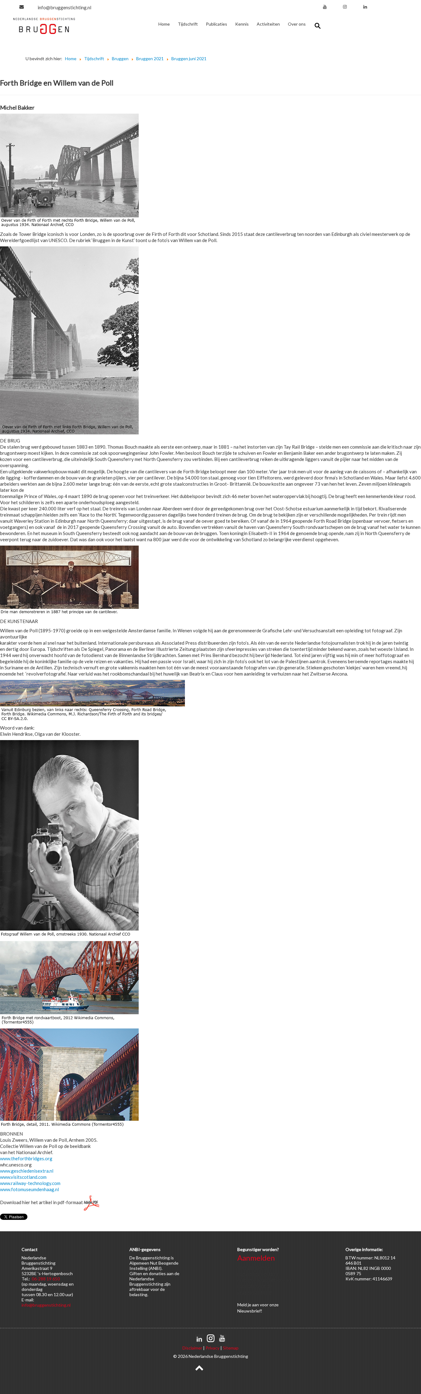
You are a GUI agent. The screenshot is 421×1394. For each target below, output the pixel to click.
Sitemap (231, 1347)
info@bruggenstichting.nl (64, 7)
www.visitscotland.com (23, 1177)
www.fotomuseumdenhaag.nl (29, 1189)
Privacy (212, 1347)
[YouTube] (325, 6)
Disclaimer (192, 1347)
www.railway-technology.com (30, 1183)
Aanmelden (256, 1257)
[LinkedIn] (365, 6)
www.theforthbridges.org (26, 1158)
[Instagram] (345, 6)
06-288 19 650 (46, 1278)
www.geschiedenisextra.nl (26, 1171)
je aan (253, 1304)
